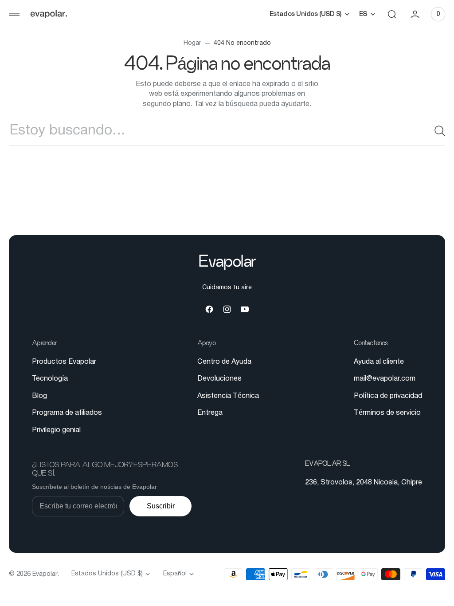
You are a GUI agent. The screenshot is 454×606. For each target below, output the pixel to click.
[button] (14, 14)
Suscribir (161, 506)
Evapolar (45, 574)
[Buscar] (429, 131)
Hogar (189, 43)
